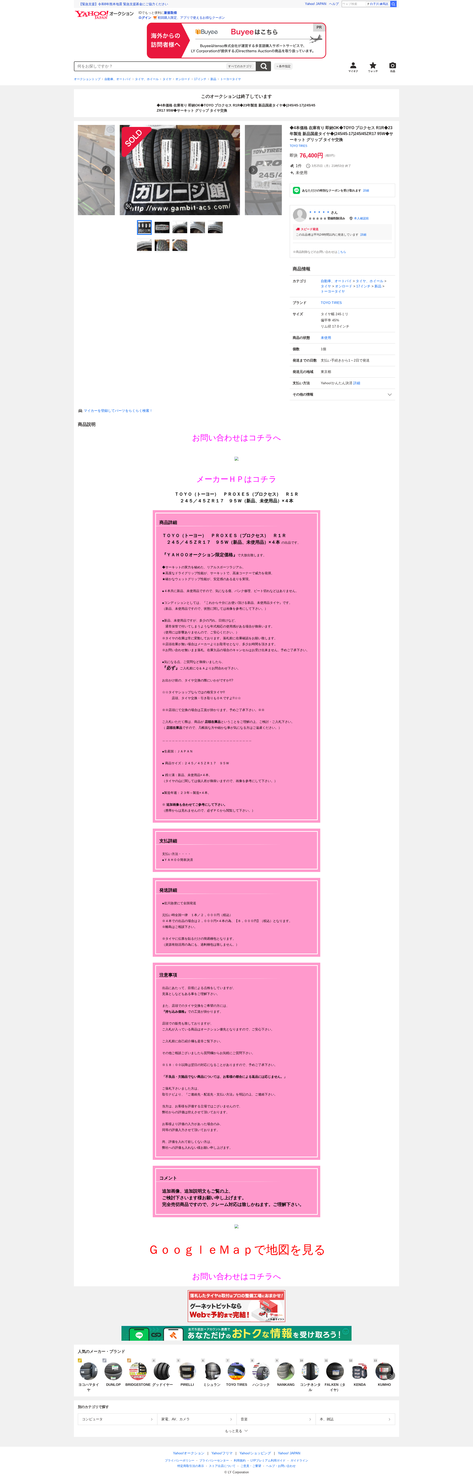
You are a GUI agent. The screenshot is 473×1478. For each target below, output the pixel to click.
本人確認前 (361, 218)
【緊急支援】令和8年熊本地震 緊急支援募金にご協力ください (123, 4)
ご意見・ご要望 (250, 1466)
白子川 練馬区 (379, 4)
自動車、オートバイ (117, 79)
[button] (342, 394)
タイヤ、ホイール (147, 79)
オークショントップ (87, 79)
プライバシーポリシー (179, 1460)
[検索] (393, 4)
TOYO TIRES (298, 146)
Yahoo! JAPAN (315, 4)
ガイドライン (299, 1460)
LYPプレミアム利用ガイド (268, 1460)
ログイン (144, 17)
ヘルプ (334, 4)
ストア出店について (222, 1466)
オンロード (182, 79)
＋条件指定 (283, 66)
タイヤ (167, 79)
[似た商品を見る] (129, 206)
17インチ (200, 79)
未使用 (326, 338)
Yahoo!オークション (188, 1453)
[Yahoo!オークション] (105, 12)
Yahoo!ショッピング (255, 1453)
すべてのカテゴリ (240, 66)
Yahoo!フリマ (222, 1453)
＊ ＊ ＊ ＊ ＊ (319, 212)
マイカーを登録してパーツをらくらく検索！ (118, 411)
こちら (341, 252)
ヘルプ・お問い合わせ (281, 1466)
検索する (263, 66)
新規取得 (170, 13)
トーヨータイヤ (230, 79)
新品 (213, 79)
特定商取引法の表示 (190, 1466)
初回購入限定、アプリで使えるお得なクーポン (191, 17)
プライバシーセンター (214, 1460)
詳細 (366, 190)
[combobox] (150, 66)
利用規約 (240, 1460)
